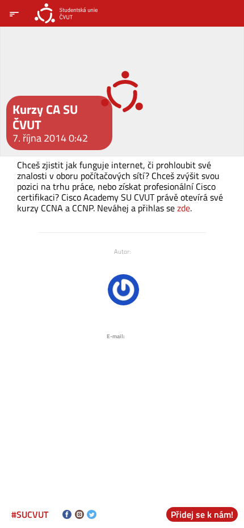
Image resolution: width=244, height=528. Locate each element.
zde (183, 208)
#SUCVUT (29, 514)
